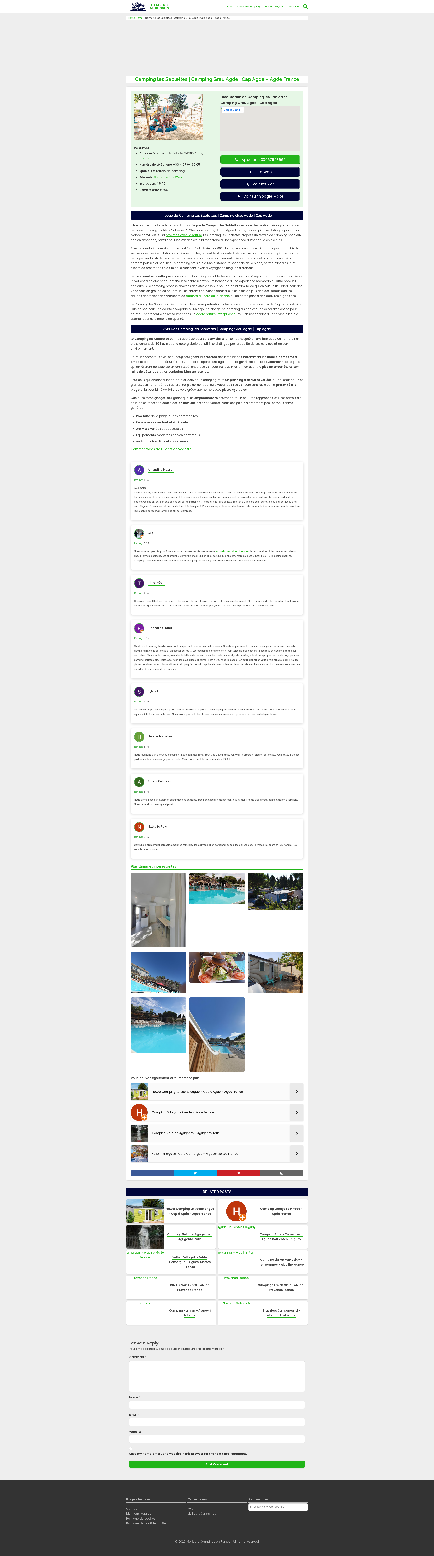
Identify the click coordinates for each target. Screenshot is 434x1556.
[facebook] (152, 1173)
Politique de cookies (140, 1518)
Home (230, 6)
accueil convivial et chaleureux (233, 551)
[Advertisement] (217, 47)
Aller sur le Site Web (167, 177)
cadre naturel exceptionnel (216, 314)
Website (135, 1432)
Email (134, 1415)
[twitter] (195, 1173)
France (144, 158)
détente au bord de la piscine (208, 296)
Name (134, 1397)
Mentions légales (138, 1514)
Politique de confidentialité (146, 1523)
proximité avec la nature (184, 235)
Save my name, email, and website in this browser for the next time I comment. (188, 1454)
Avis (266, 6)
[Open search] (305, 6)
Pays (277, 6)
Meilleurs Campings (249, 6)
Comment (138, 1357)
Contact (291, 6)
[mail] (281, 1173)
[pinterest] (238, 1173)
